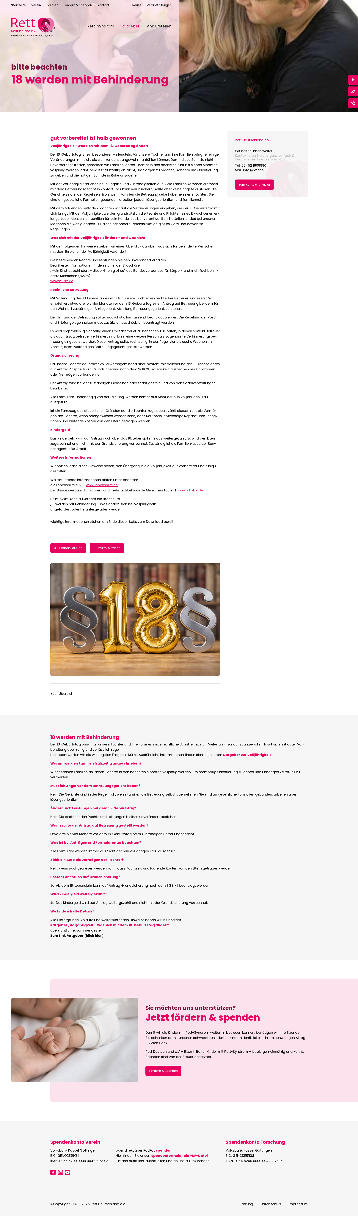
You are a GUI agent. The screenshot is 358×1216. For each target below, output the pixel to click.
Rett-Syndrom (100, 26)
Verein (36, 5)
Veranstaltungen (159, 5)
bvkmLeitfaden (109, 548)
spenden (164, 1150)
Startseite (18, 5)
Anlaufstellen (159, 26)
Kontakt (103, 5)
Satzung (246, 1204)
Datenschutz (270, 1204)
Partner (52, 5)
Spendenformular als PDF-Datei (179, 1155)
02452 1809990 (253, 165)
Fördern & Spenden (77, 5)
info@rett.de (253, 170)
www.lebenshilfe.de (102, 485)
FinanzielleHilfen (70, 548)
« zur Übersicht (62, 693)
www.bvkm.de (61, 281)
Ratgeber (130, 26)
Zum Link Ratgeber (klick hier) (77, 935)
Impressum (298, 1204)
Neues (136, 5)
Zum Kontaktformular (254, 184)
